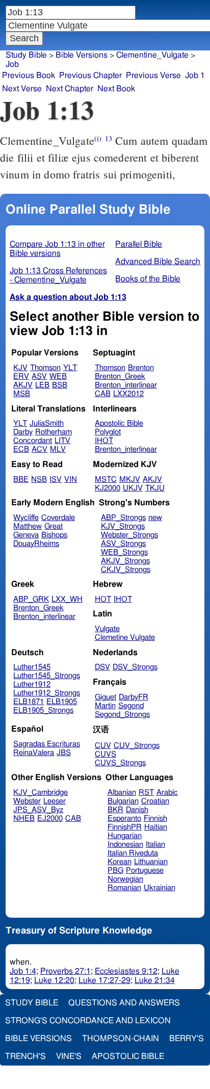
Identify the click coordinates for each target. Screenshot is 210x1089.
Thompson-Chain (120, 1038)
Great (53, 526)
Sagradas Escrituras (46, 744)
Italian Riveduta (133, 853)
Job (12, 64)
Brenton (141, 368)
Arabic (167, 792)
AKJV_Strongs (125, 561)
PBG (115, 870)
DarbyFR (133, 697)
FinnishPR (125, 827)
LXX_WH (67, 599)
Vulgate (107, 629)
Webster (27, 801)
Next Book (116, 89)
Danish (137, 810)
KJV (20, 368)
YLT (70, 368)
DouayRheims (36, 544)
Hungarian (125, 836)
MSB (21, 394)
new (155, 518)
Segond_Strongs (122, 714)
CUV (103, 745)
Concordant (32, 441)
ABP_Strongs (123, 518)
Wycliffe (26, 518)
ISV (55, 479)
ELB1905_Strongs (43, 710)
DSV (102, 667)
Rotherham (53, 432)
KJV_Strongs (123, 526)
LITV (62, 441)
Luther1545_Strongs (46, 676)
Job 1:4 (23, 971)
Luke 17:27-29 (104, 980)
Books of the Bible (147, 279)
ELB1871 (28, 702)
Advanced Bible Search (157, 261)
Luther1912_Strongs (46, 693)
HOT (103, 599)
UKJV (133, 488)
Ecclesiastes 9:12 (126, 971)
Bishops (54, 535)
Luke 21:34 (155, 980)
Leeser (54, 801)
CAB (103, 394)
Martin (105, 706)
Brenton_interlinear (126, 385)
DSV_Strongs (135, 667)
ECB (21, 449)
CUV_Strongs (137, 745)
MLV (58, 449)
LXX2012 (128, 394)
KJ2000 (107, 488)
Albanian (122, 792)
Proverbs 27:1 (65, 971)
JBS (64, 753)
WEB (58, 376)
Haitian (155, 827)
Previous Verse (153, 75)
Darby (23, 432)
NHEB (24, 818)
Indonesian (125, 844)
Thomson (45, 368)
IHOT (104, 441)
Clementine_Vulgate (152, 55)
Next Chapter (69, 89)
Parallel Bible (138, 244)
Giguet (105, 697)
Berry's (186, 1038)
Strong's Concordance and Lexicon (88, 1021)
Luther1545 (31, 667)
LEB (42, 385)
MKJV (129, 479)
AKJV (23, 385)
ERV (21, 376)
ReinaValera (33, 753)
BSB (59, 385)
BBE (21, 479)
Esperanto (124, 818)
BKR (115, 810)
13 (108, 138)
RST (146, 792)
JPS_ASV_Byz (38, 810)
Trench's (25, 1056)
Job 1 (195, 75)
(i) (97, 138)
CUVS (105, 754)
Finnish (155, 818)
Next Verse (22, 89)
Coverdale (58, 518)
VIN (70, 479)
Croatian (155, 801)
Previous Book (28, 75)
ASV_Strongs (123, 544)
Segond (131, 706)
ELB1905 (61, 702)
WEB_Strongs (124, 552)
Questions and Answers (124, 1003)
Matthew (27, 526)
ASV (39, 376)
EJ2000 (50, 818)
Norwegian (125, 879)
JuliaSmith (47, 423)
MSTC (106, 479)
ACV (39, 449)
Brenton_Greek (120, 376)
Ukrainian (159, 888)
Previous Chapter (90, 75)
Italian (155, 844)
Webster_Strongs (129, 535)
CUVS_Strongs (120, 763)
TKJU (155, 488)
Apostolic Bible (128, 1056)
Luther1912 (31, 684)
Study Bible (26, 55)
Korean (120, 862)
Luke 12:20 (54, 980)
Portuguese (145, 870)
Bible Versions (82, 55)
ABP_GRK (31, 599)
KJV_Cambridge (40, 792)
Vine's (69, 1056)
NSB (39, 479)
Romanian (124, 888)
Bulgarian (123, 801)
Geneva (26, 535)
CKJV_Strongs (125, 570)
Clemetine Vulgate (125, 637)
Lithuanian (151, 862)
